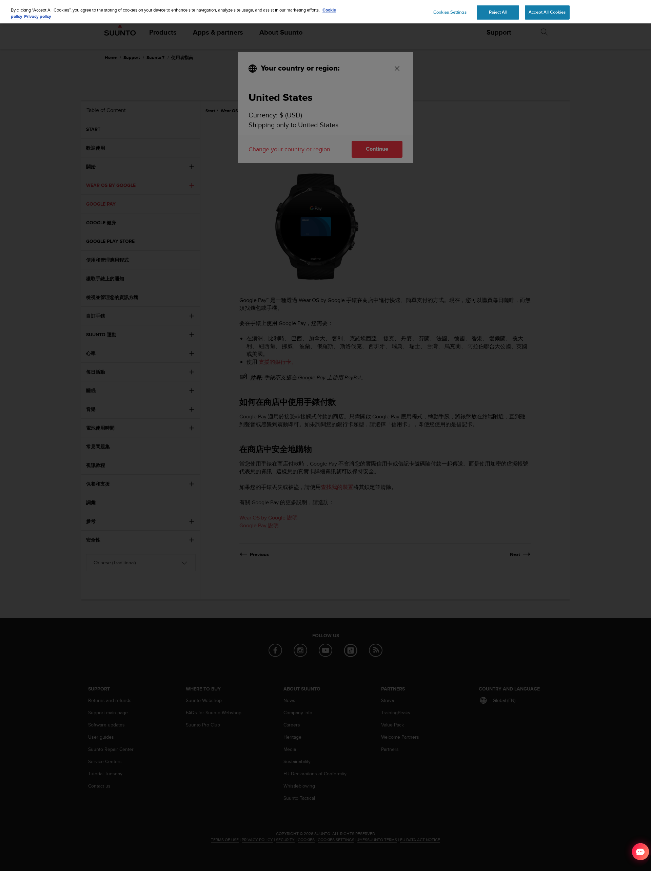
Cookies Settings (450, 12)
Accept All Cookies (547, 12)
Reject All (498, 12)
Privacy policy (37, 17)
